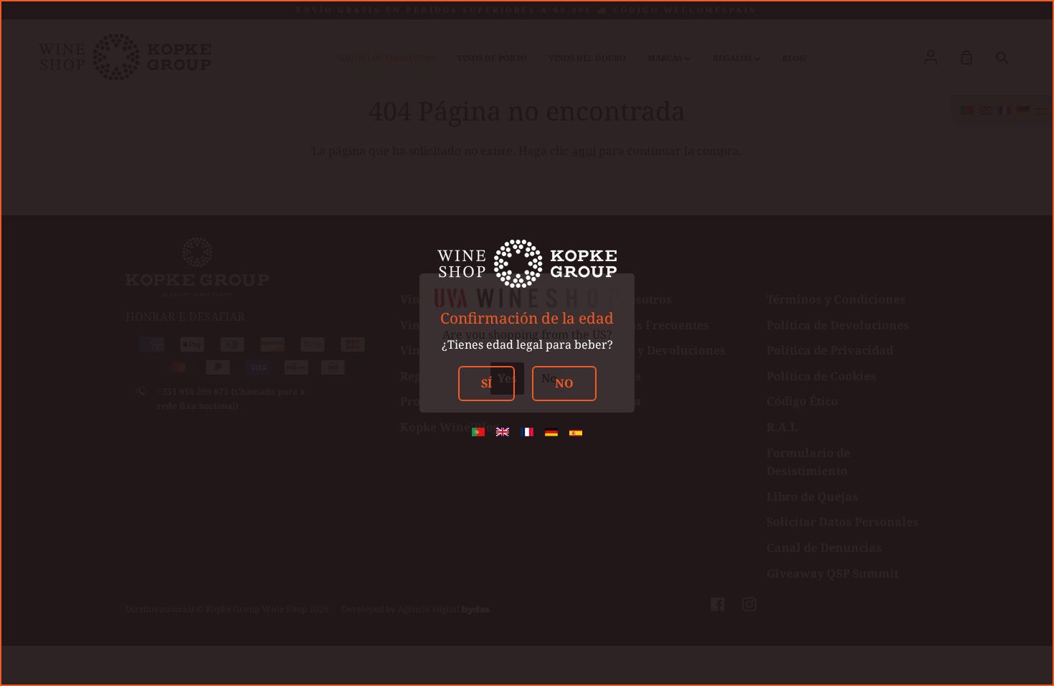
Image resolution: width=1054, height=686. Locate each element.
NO (564, 383)
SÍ (486, 383)
